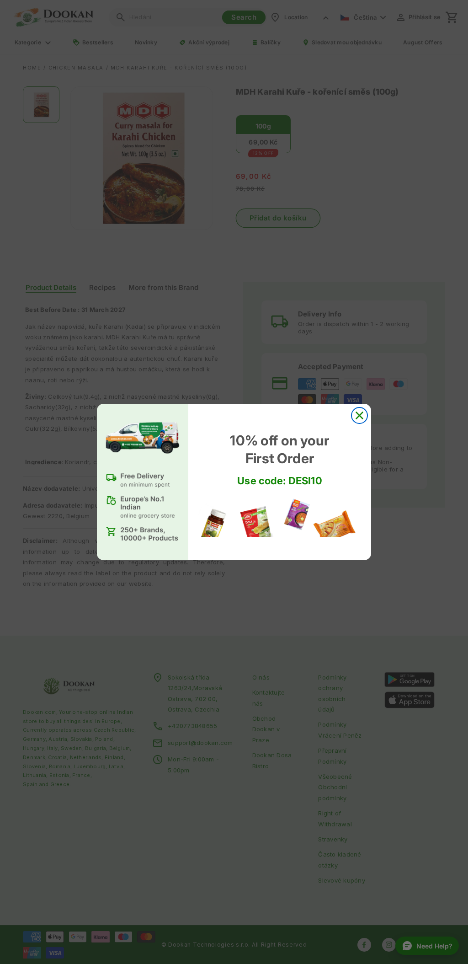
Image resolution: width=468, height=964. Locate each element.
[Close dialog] (359, 415)
